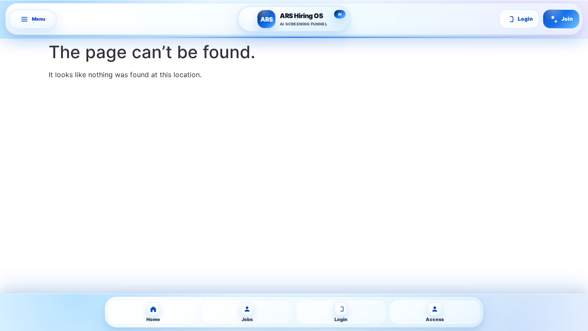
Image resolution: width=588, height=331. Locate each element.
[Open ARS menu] (33, 19)
